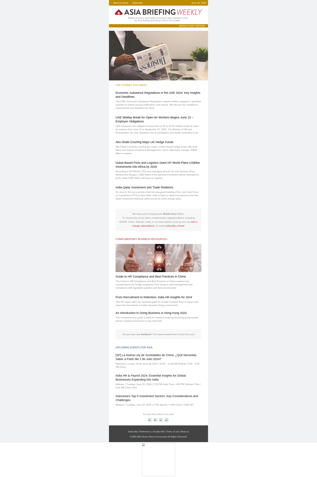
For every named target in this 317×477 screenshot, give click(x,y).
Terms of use (172, 431)
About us (185, 431)
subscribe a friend (175, 225)
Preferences (145, 431)
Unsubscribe (159, 431)
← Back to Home (119, 3)
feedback (146, 334)
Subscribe (137, 2)
